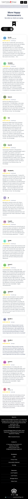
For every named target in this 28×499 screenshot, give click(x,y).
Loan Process (14, 475)
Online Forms (14, 481)
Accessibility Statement (14, 462)
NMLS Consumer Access (14, 436)
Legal (14, 456)
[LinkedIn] (13, 494)
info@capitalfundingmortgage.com (14, 449)
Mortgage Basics (14, 478)
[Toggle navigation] (25, 2)
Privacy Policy (14, 459)
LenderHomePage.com (18, 497)
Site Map (14, 465)
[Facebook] (11, 494)
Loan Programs (14, 472)
